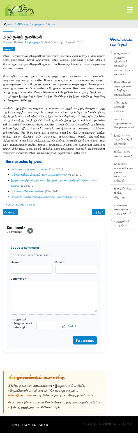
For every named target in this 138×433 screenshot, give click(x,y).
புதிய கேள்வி (68, 326)
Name (16, 262)
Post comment (85, 340)
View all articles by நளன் (20, 204)
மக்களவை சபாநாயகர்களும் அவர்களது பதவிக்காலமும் (42, 196)
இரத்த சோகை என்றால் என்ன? (123, 153)
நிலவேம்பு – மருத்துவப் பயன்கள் (29, 169)
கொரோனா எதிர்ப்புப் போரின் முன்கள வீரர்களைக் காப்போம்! (123, 172)
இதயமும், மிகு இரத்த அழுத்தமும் (122, 193)
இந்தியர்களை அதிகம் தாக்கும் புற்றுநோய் (123, 139)
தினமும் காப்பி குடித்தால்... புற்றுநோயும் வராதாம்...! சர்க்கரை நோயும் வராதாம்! (123, 63)
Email (60, 262)
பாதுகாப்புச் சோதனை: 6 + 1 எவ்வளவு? (23, 323)
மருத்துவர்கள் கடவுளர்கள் (122, 223)
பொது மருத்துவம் (34, 42)
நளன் (9, 42)
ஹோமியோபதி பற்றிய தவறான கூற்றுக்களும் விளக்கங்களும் (123, 88)
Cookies (43, 424)
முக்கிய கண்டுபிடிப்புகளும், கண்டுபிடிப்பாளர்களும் (39, 174)
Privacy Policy (29, 424)
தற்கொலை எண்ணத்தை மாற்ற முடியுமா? (123, 209)
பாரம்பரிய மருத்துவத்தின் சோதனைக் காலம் (124, 123)
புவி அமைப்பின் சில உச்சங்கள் (27, 191)
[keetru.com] (19, 9)
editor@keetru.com (20, 395)
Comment (18, 278)
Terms (15, 424)
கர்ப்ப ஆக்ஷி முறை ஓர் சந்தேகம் (121, 107)
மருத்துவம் (8, 49)
